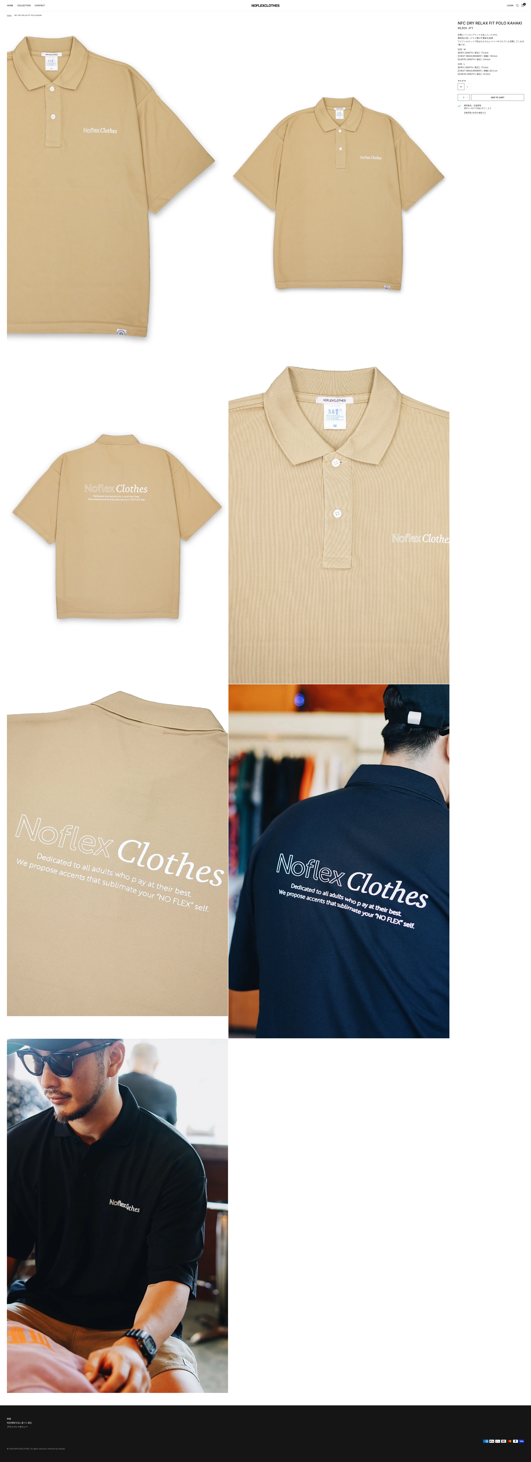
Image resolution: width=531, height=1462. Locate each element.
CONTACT (40, 5)
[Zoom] (222, 25)
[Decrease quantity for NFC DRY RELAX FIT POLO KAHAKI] (460, 97)
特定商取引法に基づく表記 (19, 1422)
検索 (9, 1418)
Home (9, 15)
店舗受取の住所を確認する (475, 112)
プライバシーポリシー (17, 1426)
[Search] (517, 5)
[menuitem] (11, 5)
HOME (10, 5)
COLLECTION (24, 5)
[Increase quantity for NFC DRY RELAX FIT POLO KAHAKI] (467, 97)
